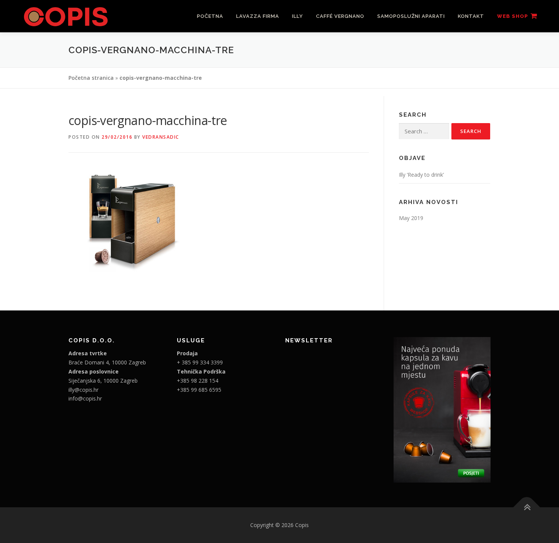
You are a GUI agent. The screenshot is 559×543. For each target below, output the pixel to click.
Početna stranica (91, 77)
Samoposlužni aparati (411, 16)
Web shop (512, 16)
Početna (210, 16)
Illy (297, 16)
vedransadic (160, 137)
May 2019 (411, 218)
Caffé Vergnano (340, 16)
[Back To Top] (526, 507)
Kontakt (471, 16)
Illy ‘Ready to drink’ (421, 174)
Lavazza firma (257, 16)
